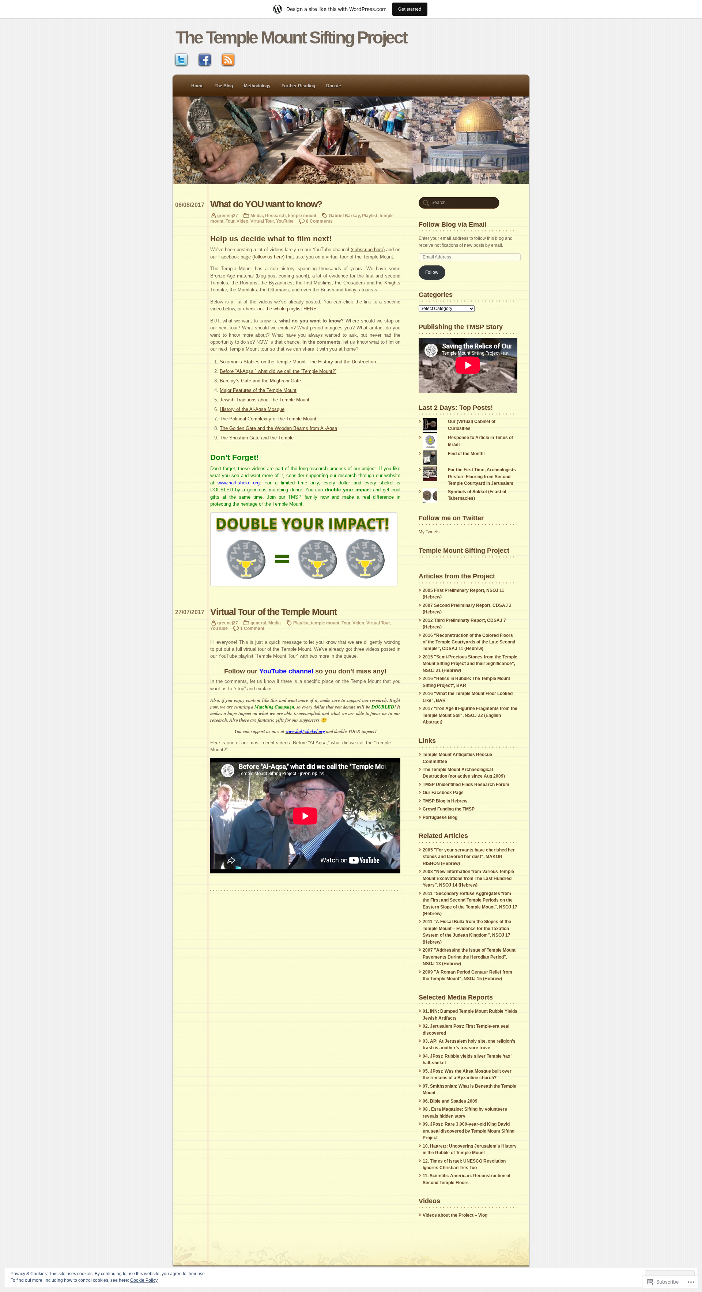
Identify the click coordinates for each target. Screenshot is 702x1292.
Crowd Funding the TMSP (449, 809)
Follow (431, 272)
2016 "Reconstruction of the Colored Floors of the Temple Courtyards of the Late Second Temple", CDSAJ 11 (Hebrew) (469, 642)
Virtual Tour (262, 221)
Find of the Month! (466, 453)
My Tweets (429, 531)
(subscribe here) (368, 249)
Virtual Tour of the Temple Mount (273, 612)
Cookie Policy (144, 1280)
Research (275, 215)
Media (256, 215)
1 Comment (252, 628)
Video (242, 221)
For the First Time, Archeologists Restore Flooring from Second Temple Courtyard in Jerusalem (482, 476)
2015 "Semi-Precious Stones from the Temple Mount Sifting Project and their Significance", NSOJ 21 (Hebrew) (470, 663)
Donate (333, 85)
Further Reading (298, 85)
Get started (410, 9)
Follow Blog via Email (452, 224)
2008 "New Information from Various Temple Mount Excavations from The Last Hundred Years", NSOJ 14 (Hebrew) (468, 878)
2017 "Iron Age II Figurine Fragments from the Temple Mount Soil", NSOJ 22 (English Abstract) (470, 715)
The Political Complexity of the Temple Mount (268, 419)
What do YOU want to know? (266, 204)
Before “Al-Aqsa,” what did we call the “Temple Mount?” (278, 371)
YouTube (285, 221)
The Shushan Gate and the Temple (257, 438)
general (258, 622)
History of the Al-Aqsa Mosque (252, 409)
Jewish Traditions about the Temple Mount (264, 400)
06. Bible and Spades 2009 (450, 1101)
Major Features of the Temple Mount (258, 390)
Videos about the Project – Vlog (455, 1215)
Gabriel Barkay (344, 215)
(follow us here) (268, 257)
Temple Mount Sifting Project (464, 550)
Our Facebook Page (443, 792)
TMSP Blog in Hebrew (445, 801)
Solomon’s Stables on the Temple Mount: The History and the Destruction (298, 361)
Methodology (257, 85)
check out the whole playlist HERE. (280, 308)
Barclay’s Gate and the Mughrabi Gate (260, 381)
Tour (230, 221)
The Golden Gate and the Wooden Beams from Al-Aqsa (278, 428)
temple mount (302, 215)
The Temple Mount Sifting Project (291, 37)
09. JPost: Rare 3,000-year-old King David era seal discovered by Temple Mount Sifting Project (468, 1131)
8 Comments (319, 221)
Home (197, 85)
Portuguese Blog (440, 817)
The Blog (224, 85)
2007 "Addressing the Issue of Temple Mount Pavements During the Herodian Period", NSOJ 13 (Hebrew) (469, 957)
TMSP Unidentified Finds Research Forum (466, 784)
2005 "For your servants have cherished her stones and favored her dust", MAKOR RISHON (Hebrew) (469, 856)
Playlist (369, 215)
